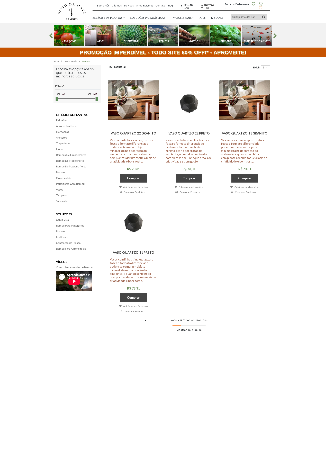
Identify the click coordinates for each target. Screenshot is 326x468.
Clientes (117, 5)
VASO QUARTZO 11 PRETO (133, 252)
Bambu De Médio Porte (70, 160)
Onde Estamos (144, 5)
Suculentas (62, 201)
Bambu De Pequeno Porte (71, 166)
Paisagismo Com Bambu (70, 183)
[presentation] (50, 35)
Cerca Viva (62, 219)
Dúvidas (129, 5)
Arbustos (61, 137)
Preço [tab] (59, 85)
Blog (170, 5)
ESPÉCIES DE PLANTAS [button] (108, 18)
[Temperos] (225, 35)
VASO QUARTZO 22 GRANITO (133, 133)
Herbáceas (62, 131)
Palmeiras (62, 120)
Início (56, 61)
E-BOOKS (217, 18)
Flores (59, 149)
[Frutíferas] (69, 35)
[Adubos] (194, 35)
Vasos (59, 189)
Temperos (62, 195)
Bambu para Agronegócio (71, 248)
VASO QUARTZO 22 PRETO (189, 133)
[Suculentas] (131, 35)
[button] (132, 192)
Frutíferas (62, 237)
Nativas (60, 172)
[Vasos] (100, 35)
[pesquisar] (263, 17)
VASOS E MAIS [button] (182, 18)
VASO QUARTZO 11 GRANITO (244, 133)
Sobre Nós (103, 5)
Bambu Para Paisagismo (70, 225)
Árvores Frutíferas (66, 126)
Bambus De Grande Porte (71, 154)
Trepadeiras (63, 143)
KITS (203, 18)
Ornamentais (63, 177)
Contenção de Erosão (68, 242)
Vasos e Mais (71, 61)
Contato (160, 5)
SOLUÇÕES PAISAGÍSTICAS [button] (148, 18)
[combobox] (246, 17)
